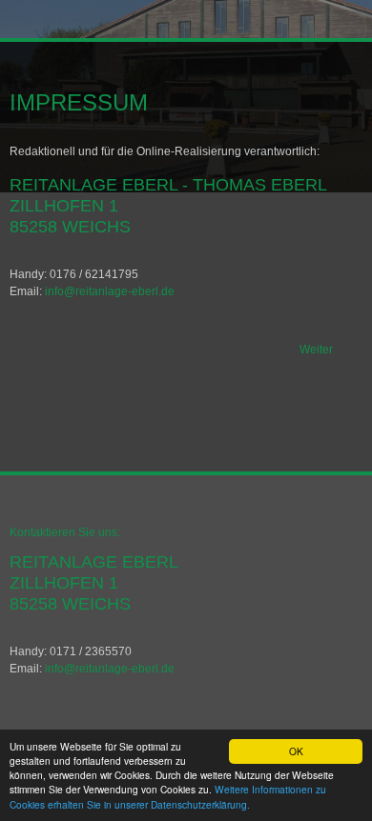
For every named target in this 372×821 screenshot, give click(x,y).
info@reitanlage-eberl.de (110, 291)
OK (296, 751)
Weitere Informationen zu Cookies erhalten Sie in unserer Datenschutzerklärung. (168, 796)
